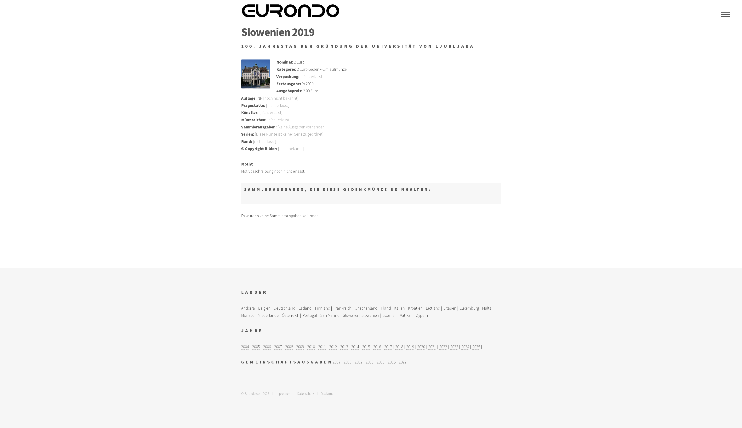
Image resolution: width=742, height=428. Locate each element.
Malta (487, 308)
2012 (333, 346)
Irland (386, 308)
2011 (322, 346)
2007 (278, 346)
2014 (355, 346)
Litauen (449, 308)
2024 (465, 346)
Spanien (389, 315)
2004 (245, 346)
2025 (476, 346)
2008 (289, 346)
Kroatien (415, 308)
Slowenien (265, 32)
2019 (303, 32)
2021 (432, 346)
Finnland (322, 308)
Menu (725, 14)
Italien (399, 308)
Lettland (433, 308)
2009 (300, 346)
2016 (377, 346)
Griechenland (366, 308)
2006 (267, 346)
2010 (311, 346)
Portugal (310, 315)
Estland (305, 308)
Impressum (283, 393)
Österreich (290, 315)
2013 (344, 346)
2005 (256, 346)
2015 (366, 346)
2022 (443, 346)
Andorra (248, 308)
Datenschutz (305, 393)
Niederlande (268, 315)
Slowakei (350, 315)
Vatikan (406, 315)
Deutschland (284, 308)
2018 (399, 346)
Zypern (422, 315)
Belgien (264, 308)
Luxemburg (469, 308)
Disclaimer (327, 393)
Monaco (247, 315)
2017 (388, 346)
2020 (421, 346)
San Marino (330, 315)
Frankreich (342, 308)
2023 (454, 346)
